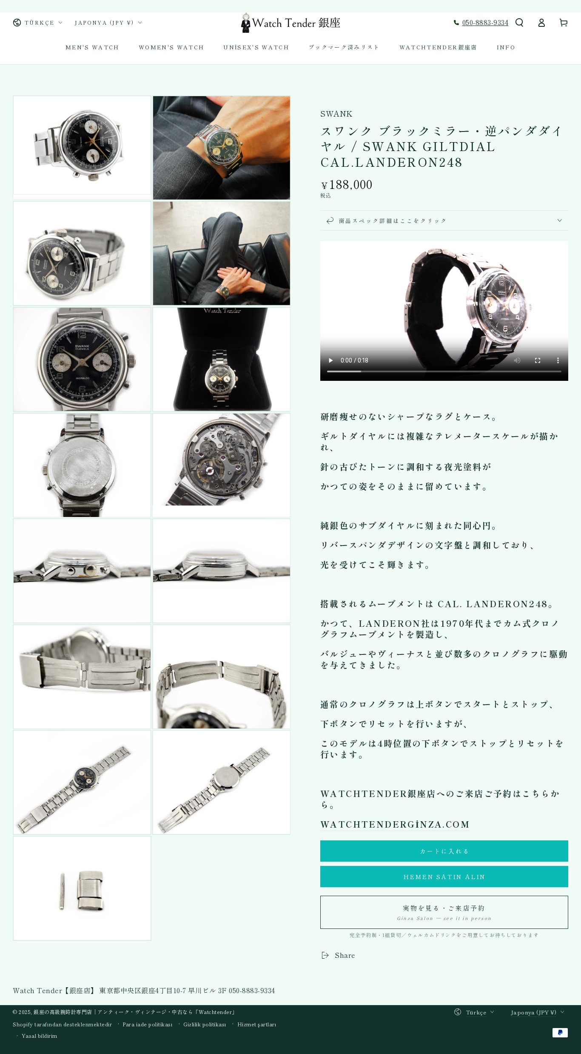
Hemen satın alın (445, 876)
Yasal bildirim (39, 1035)
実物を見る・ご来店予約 (444, 912)
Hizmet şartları (257, 1024)
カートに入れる (445, 851)
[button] (519, 22)
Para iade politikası (147, 1024)
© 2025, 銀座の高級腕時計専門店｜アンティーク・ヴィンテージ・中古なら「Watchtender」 (125, 1011)
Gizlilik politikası (205, 1024)
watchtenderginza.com (395, 824)
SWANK (336, 113)
